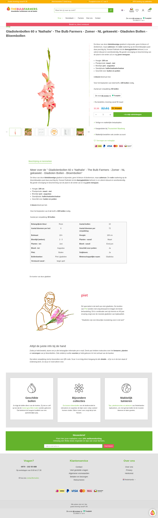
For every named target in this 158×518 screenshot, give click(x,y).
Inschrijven (109, 263)
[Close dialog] (115, 251)
